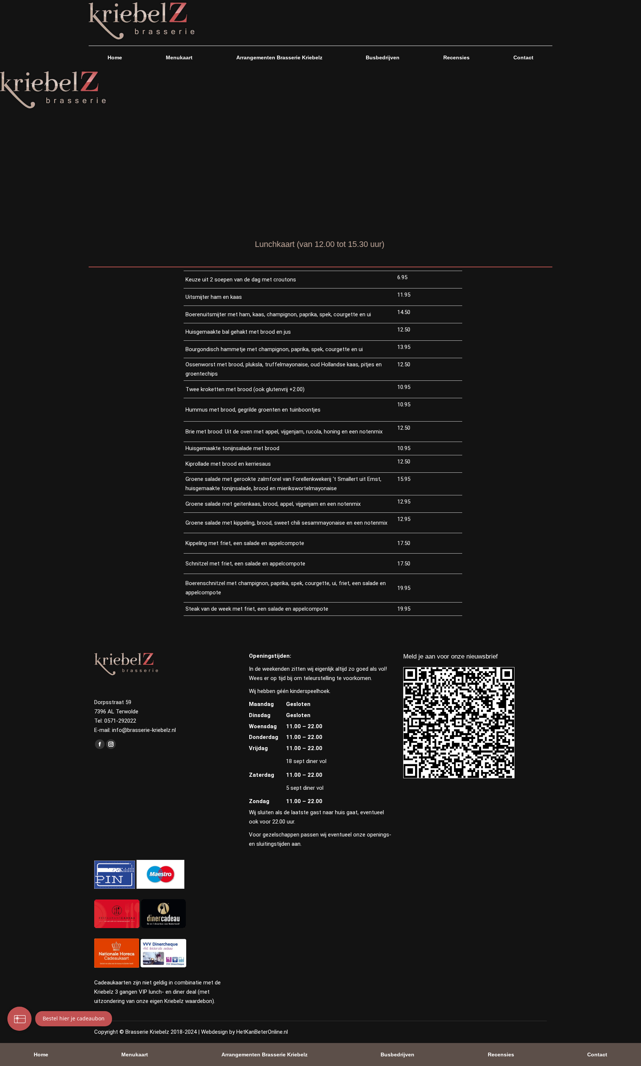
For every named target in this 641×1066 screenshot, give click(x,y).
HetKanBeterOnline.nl (262, 1032)
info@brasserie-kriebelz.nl (144, 730)
